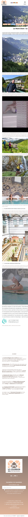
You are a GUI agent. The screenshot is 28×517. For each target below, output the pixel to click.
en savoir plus (18, 383)
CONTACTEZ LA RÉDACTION (14, 500)
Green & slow (5, 24)
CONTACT (14, 506)
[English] (11, 2)
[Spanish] (17, 2)
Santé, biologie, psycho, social (20, 24)
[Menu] (25, 2)
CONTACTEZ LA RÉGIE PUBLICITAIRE (14, 502)
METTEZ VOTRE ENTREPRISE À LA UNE (14, 504)
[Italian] (15, 2)
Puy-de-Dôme (13, 24)
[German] (14, 2)
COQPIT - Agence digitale (18, 515)
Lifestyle (9, 24)
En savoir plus (15, 361)
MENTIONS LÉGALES (14, 507)
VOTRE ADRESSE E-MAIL (14, 484)
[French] (12, 2)
